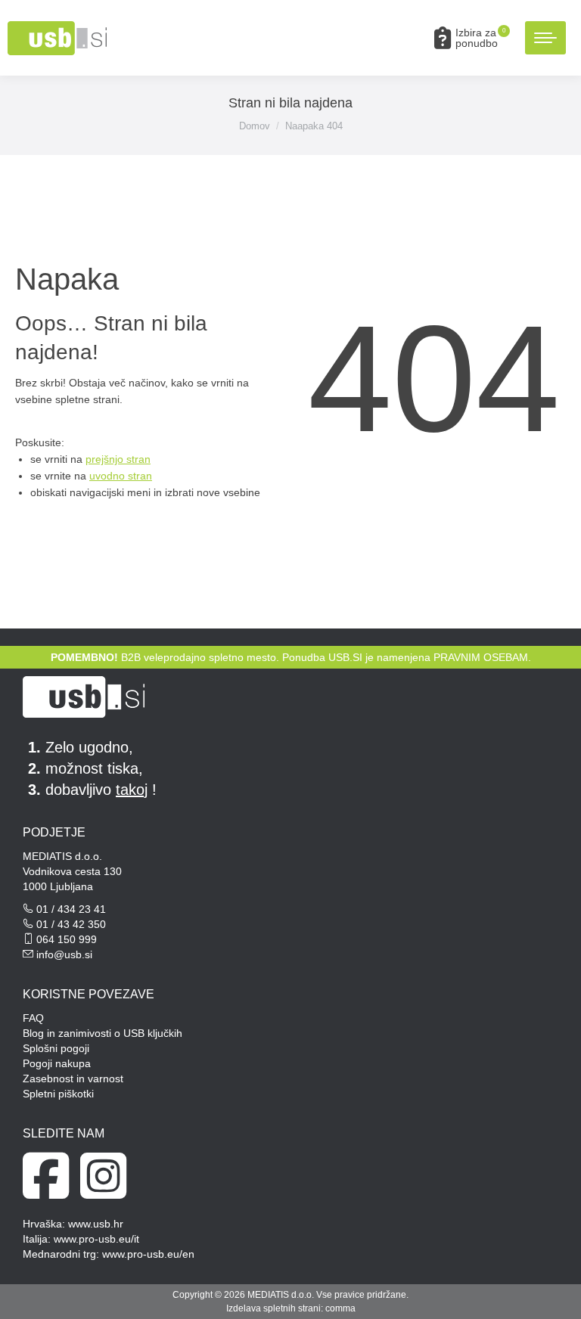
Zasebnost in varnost (73, 1078)
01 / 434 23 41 (71, 909)
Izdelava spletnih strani (273, 1308)
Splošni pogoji (56, 1048)
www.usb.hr (95, 1224)
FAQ (33, 1018)
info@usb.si (64, 954)
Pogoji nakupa (57, 1063)
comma (340, 1308)
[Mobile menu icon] (545, 37)
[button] (340, 25)
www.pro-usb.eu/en (148, 1254)
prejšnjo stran (118, 459)
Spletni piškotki (58, 1094)
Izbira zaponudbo (480, 37)
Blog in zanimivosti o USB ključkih (102, 1033)
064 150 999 (66, 939)
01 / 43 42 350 (71, 924)
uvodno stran (120, 476)
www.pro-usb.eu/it (96, 1239)
